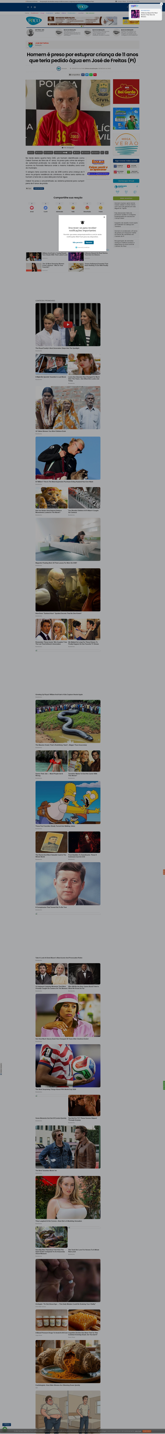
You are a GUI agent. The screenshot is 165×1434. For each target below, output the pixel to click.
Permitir (89, 243)
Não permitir (78, 243)
